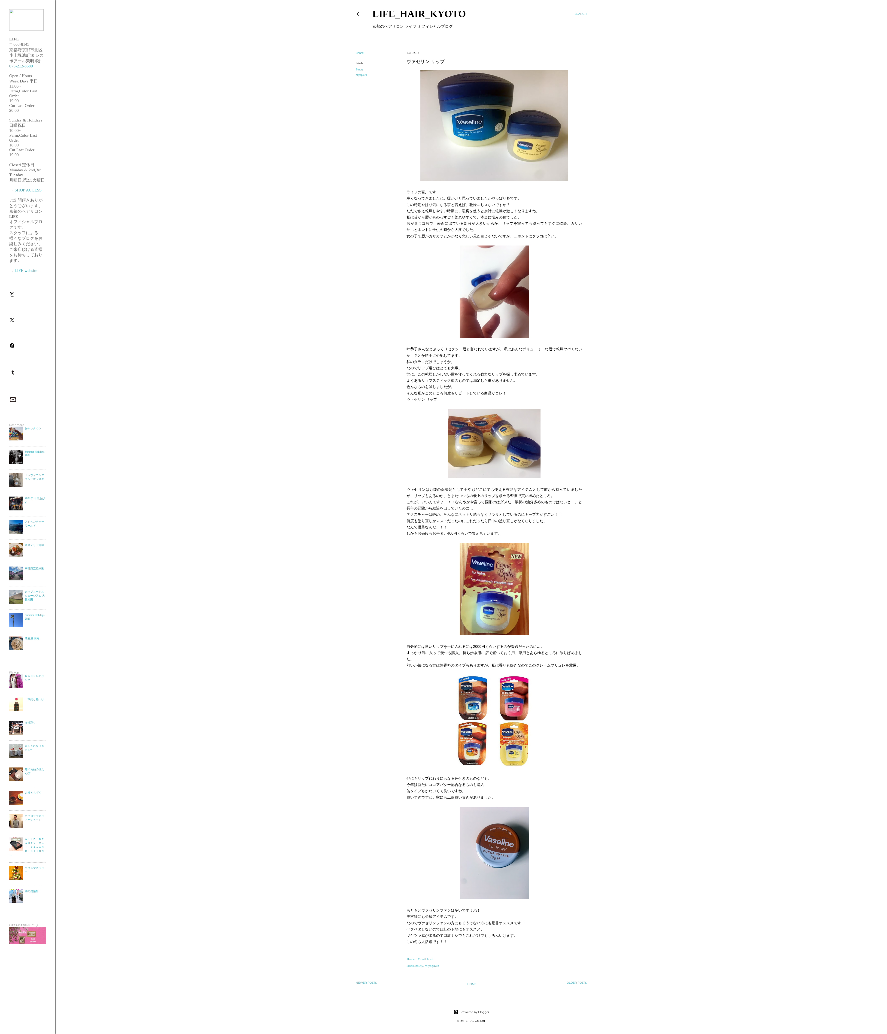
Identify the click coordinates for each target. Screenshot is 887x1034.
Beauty (359, 69)
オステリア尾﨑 (34, 545)
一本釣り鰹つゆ (34, 699)
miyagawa (361, 74)
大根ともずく (33, 792)
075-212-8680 (21, 66)
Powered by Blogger (475, 1012)
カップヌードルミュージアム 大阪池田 (35, 595)
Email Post (425, 959)
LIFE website (26, 270)
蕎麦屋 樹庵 (32, 638)
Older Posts (577, 982)
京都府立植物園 (34, 568)
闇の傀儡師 (32, 891)
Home (471, 984)
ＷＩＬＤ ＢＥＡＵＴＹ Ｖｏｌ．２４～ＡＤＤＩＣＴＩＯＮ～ (26, 847)
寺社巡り (30, 722)
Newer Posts (366, 982)
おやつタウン (33, 428)
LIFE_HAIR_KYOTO (419, 14)
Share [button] (360, 53)
